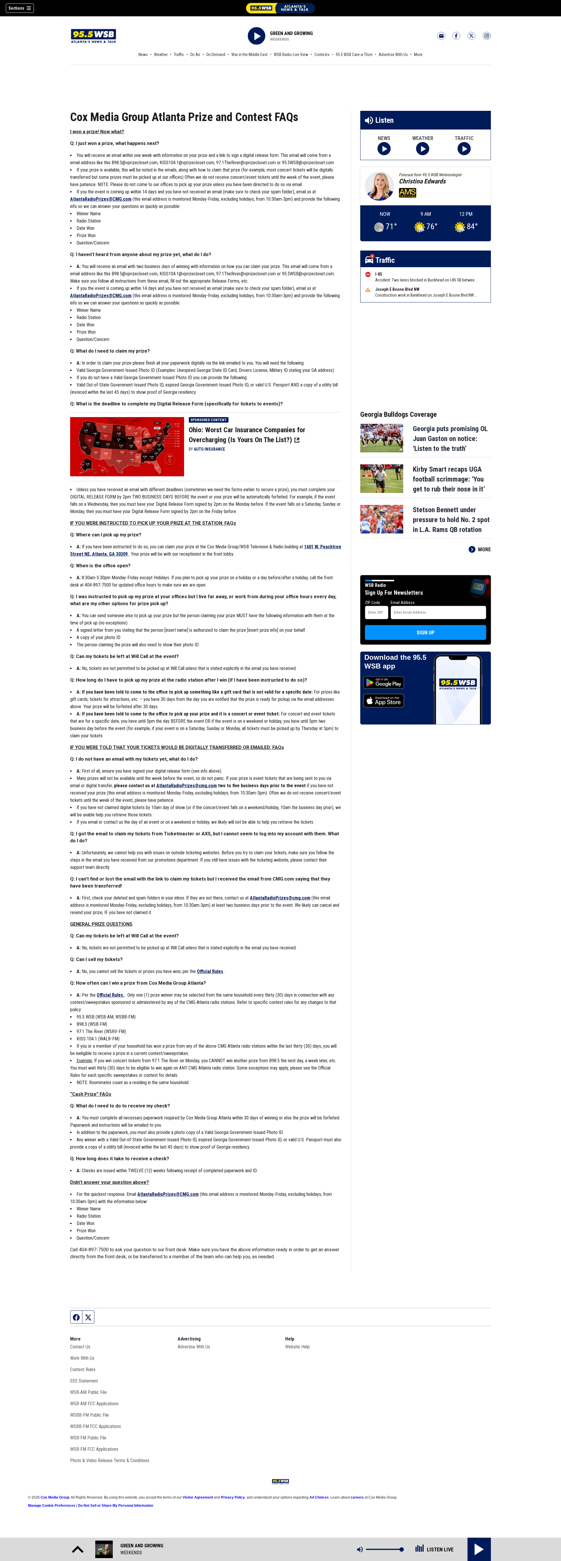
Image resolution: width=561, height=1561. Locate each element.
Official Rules (210, 971)
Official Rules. (110, 995)
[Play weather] (422, 148)
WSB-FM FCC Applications (94, 1449)
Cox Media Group (55, 1497)
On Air (195, 54)
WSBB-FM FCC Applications (95, 1426)
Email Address (403, 602)
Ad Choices (319, 1497)
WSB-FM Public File (88, 1438)
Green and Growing (291, 33)
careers (357, 1497)
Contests (322, 54)
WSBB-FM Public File (89, 1415)
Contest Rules (83, 1369)
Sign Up (425, 632)
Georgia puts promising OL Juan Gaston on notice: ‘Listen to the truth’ (450, 439)
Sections (16, 8)
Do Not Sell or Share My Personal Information (115, 1506)
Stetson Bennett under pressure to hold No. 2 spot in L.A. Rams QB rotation (451, 520)
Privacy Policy (233, 1497)
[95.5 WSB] (280, 8)
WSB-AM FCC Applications (94, 1403)
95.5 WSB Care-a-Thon (354, 54)
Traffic (179, 54)
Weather (161, 54)
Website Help (297, 1347)
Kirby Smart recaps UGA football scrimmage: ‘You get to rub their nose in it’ (449, 479)
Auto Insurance (209, 449)
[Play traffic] (464, 148)
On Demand (215, 54)
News (143, 54)
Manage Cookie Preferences (51, 1506)
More (418, 54)
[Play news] (384, 148)
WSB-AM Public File (88, 1392)
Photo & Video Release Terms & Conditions (109, 1460)
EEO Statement (84, 1381)
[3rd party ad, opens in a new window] (127, 446)
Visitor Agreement (198, 1497)
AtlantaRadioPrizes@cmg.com (280, 898)
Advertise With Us (393, 54)
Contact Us (80, 1347)
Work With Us (82, 1358)
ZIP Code (372, 602)
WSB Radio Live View (291, 54)
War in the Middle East (249, 54)
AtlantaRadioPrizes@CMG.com (100, 199)
